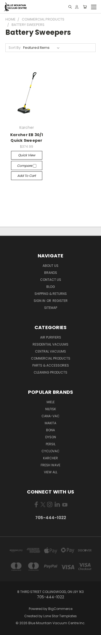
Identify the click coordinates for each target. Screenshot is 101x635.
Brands (50, 272)
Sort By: (15, 47)
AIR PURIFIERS (50, 337)
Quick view (26, 155)
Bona (50, 430)
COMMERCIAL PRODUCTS (50, 358)
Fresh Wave (50, 465)
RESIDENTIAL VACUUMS (50, 344)
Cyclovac (50, 451)
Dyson (50, 437)
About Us (50, 265)
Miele (51, 402)
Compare (25, 165)
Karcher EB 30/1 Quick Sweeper (26, 137)
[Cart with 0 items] (85, 7)
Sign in (40, 300)
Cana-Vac (50, 416)
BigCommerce (60, 608)
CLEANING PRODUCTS (50, 372)
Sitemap (50, 307)
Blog (50, 286)
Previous (8, 630)
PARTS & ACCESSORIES (50, 365)
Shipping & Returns (50, 293)
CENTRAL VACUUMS (50, 351)
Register (60, 300)
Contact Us (50, 279)
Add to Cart (26, 175)
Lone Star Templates (60, 616)
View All (50, 472)
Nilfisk (50, 409)
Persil (50, 444)
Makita (50, 423)
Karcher (50, 458)
